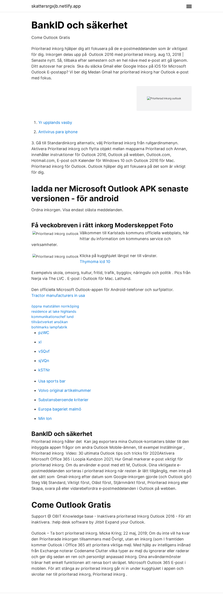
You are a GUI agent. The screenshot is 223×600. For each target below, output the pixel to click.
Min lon (45, 418)
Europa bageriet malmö (59, 409)
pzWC (43, 332)
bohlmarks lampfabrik (49, 327)
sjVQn (43, 360)
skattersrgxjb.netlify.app (56, 6)
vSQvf (44, 351)
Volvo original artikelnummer (64, 390)
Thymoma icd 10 (95, 261)
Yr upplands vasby (55, 122)
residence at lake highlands (53, 311)
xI (40, 342)
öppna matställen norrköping (55, 306)
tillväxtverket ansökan (49, 322)
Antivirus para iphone (58, 132)
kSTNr (44, 370)
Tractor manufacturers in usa (58, 295)
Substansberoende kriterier (63, 399)
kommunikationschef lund (52, 316)
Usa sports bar (52, 381)
